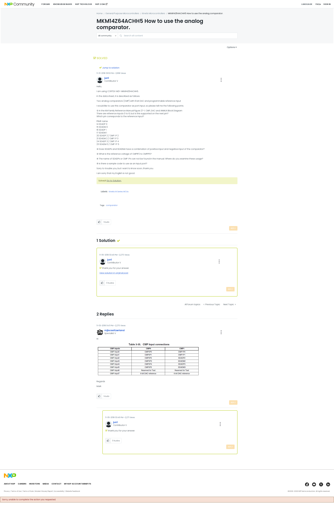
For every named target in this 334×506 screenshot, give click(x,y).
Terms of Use (16, 491)
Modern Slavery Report (44, 491)
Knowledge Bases (62, 4)
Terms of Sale (28, 491)
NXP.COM (100, 4)
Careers (22, 483)
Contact (56, 483)
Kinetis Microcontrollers (153, 13)
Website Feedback (72, 491)
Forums (45, 4)
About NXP (9, 483)
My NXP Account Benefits (77, 483)
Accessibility (59, 491)
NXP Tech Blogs (83, 4)
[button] (221, 80)
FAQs (318, 4)
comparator (112, 205)
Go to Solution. (113, 180)
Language (306, 4)
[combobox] (177, 36)
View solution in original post (113, 272)
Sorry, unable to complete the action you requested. (29, 499)
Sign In (327, 4)
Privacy (7, 491)
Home (100, 13)
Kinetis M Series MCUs (119, 192)
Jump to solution (110, 67)
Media (46, 483)
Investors (34, 483)
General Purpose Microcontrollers (122, 13)
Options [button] (231, 47)
